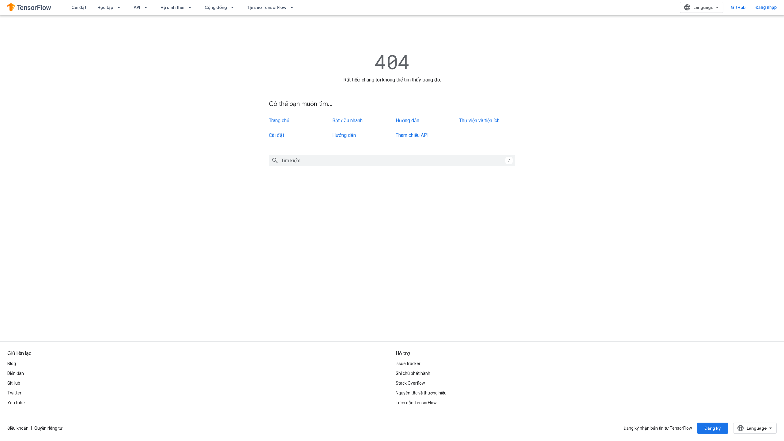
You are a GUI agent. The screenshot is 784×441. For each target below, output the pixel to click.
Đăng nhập (766, 7)
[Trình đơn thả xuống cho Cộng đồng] (234, 7)
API (137, 7)
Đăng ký (712, 428)
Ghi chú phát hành (413, 373)
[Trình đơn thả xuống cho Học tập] (120, 7)
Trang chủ (279, 120)
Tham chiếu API (412, 135)
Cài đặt (78, 7)
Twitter (14, 392)
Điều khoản (17, 428)
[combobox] (392, 160)
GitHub (738, 7)
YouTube (16, 402)
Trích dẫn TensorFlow (416, 402)
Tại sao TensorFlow (266, 7)
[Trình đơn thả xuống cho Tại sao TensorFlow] (293, 7)
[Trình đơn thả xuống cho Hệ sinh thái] (191, 7)
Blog (11, 363)
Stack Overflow (410, 383)
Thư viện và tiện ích (479, 120)
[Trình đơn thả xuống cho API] (147, 7)
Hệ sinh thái (172, 7)
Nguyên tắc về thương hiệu (421, 392)
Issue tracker (408, 363)
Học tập (105, 7)
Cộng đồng (216, 7)
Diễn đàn (15, 373)
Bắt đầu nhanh (347, 120)
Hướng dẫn (344, 135)
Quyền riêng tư (48, 428)
